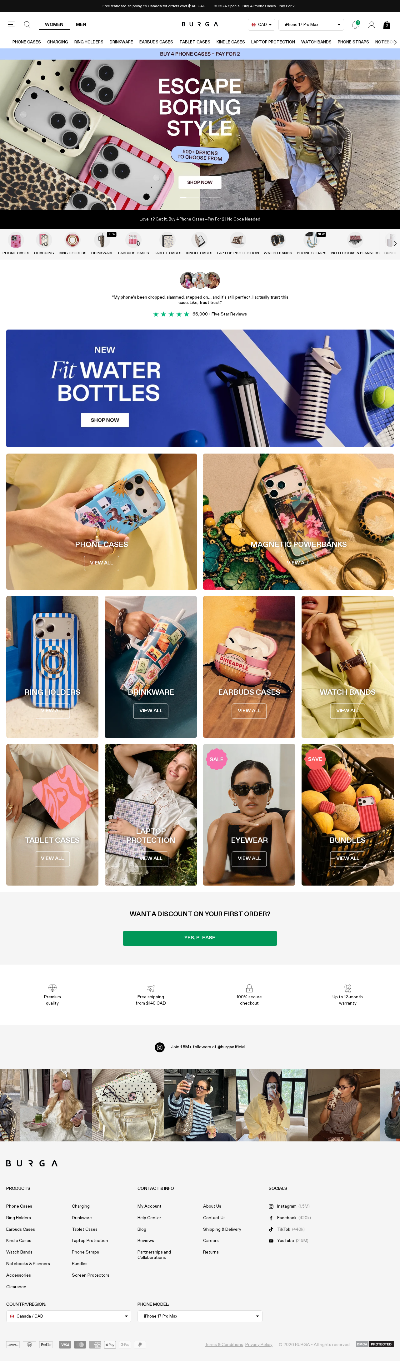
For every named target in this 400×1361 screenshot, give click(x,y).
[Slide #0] (189, 197)
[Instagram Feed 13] (56, 1105)
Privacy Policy (258, 1345)
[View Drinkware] (102, 240)
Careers (211, 1241)
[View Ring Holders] (72, 240)
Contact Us (214, 1218)
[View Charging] (44, 240)
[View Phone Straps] (311, 240)
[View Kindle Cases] (199, 240)
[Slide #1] (210, 197)
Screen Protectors (90, 1275)
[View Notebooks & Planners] (355, 240)
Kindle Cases (231, 42)
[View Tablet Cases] (167, 240)
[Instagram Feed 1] (200, 1105)
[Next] (389, 42)
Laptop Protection (273, 42)
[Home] (200, 24)
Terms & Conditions (224, 1345)
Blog (142, 1229)
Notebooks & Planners (355, 253)
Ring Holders (88, 42)
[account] (372, 25)
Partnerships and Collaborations (154, 1255)
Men (81, 24)
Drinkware (121, 42)
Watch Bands (316, 42)
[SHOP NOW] (200, 129)
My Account (150, 1206)
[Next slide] (389, 244)
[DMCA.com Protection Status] (375, 1344)
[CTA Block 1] (200, 389)
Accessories (18, 1275)
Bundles (80, 1264)
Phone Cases (26, 42)
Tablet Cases (194, 42)
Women (54, 24)
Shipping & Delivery (222, 1229)
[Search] (27, 25)
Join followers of (208, 1047)
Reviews (146, 1241)
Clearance (16, 1287)
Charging (57, 42)
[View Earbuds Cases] (133, 240)
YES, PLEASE (199, 938)
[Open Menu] (11, 25)
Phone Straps (353, 42)
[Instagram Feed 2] (272, 1105)
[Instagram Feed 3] (344, 1105)
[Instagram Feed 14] (128, 1105)
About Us (212, 1206)
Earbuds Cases (156, 42)
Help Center (149, 1218)
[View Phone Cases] (16, 240)
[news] (355, 25)
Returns (211, 1252)
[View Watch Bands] (278, 240)
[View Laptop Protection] (238, 240)
